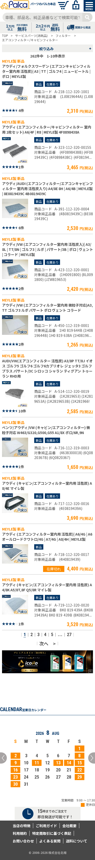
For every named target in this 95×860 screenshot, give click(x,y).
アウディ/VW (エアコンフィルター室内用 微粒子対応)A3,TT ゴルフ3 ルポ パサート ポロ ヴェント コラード (47, 308)
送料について (76, 840)
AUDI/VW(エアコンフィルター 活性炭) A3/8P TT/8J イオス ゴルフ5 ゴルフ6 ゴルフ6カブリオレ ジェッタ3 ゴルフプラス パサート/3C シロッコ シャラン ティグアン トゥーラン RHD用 (47, 368)
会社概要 (69, 825)
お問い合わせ (23, 840)
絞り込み (65, 48)
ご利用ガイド (46, 825)
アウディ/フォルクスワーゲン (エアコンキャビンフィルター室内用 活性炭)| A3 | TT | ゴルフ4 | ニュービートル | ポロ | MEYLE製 (46, 71)
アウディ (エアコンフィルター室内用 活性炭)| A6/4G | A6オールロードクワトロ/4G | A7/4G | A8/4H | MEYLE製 (47, 537)
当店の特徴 (21, 825)
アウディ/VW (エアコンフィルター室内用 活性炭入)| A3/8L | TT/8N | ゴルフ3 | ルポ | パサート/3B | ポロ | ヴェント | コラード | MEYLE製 (47, 249)
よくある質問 (50, 840)
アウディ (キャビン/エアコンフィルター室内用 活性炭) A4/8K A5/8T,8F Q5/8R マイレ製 (47, 587)
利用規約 (20, 833)
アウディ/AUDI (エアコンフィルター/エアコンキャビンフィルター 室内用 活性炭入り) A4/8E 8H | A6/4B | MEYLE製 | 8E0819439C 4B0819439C (47, 188)
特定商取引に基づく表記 (51, 833)
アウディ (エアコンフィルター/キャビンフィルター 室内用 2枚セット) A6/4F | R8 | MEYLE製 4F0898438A (46, 129)
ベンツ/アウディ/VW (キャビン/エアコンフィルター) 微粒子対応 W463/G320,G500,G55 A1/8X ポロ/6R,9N (46, 430)
